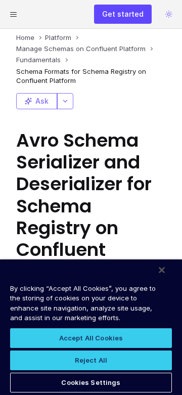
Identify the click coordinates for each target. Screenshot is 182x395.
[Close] (162, 270)
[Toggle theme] (169, 14)
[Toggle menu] (13, 14)
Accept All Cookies (91, 338)
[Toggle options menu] (65, 101)
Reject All (91, 360)
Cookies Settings (90, 382)
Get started (123, 14)
